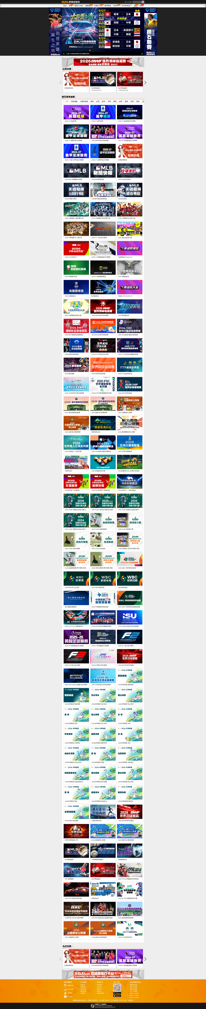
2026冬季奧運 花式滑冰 (99, 704)
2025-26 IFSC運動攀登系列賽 (127, 898)
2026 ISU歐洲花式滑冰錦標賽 (101, 684)
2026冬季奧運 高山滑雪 (99, 723)
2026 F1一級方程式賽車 (99, 238)
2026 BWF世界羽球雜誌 (126, 820)
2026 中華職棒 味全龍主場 (126, 218)
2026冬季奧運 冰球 (124, 723)
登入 (126, 2)
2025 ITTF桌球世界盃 (125, 937)
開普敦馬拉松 (96, 432)
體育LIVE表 (79, 6)
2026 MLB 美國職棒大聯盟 (73, 179)
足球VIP (116, 6)
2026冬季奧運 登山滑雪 (125, 704)
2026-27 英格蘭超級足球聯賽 (127, 140)
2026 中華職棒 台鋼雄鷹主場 (74, 218)
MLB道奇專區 (122, 199)
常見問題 (99, 984)
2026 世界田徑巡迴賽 (98, 373)
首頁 (64, 6)
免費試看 (82, 984)
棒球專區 (108, 6)
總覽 (67, 101)
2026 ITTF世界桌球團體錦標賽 (128, 354)
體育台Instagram (134, 993)
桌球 (120, 101)
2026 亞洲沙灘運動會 (125, 451)
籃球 (103, 101)
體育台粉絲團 (133, 987)
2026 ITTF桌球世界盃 (125, 373)
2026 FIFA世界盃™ (71, 257)
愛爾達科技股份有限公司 (79, 1000)
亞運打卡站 (98, 6)
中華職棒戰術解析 (97, 859)
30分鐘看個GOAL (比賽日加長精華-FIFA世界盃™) (134, 471)
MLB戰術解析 (95, 88)
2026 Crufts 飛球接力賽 (125, 529)
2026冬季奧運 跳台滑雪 (125, 782)
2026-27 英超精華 (70, 121)
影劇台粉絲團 (133, 989)
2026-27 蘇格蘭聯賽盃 (99, 276)
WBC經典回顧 (122, 587)
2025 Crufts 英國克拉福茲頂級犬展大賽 (130, 509)
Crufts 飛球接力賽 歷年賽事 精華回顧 (130, 548)
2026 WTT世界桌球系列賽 (100, 354)
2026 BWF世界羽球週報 (126, 665)
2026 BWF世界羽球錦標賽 (100, 140)
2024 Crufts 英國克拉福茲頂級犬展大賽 (77, 529)
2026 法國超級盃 (70, 296)
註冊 (130, 2)
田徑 (137, 101)
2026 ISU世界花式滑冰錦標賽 (74, 393)
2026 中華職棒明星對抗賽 (73, 315)
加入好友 (69, 996)
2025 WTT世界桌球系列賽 (73, 898)
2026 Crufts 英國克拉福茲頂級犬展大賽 (77, 509)
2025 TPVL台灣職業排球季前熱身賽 (129, 879)
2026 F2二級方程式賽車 (126, 646)
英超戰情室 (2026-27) (125, 257)
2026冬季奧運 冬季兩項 (72, 743)
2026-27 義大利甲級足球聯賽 (74, 160)
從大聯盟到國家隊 (70, 607)
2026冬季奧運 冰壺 (124, 743)
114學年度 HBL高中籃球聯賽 (74, 918)
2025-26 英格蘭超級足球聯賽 (74, 646)
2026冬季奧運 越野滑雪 (99, 743)
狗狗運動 (74, 101)
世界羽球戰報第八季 (71, 840)
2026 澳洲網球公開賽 (98, 840)
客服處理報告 (100, 993)
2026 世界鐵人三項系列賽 (73, 451)
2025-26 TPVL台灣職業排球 (74, 626)
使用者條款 (83, 989)
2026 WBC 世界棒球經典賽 (127, 568)
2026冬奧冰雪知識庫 (71, 820)
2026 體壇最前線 (123, 315)
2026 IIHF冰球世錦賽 (125, 393)
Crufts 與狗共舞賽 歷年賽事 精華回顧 (103, 568)
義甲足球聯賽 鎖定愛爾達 (74, 54)
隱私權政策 (83, 991)
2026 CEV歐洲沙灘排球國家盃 (101, 451)
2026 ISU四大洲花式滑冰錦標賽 (128, 626)
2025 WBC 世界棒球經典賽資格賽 (129, 607)
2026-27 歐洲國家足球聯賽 (100, 646)
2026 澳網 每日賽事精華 (126, 840)
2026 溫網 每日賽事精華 (99, 412)
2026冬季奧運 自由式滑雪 (73, 762)
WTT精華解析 (69, 879)
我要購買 (88, 6)
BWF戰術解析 (122, 88)
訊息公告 (99, 987)
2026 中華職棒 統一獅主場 (73, 238)
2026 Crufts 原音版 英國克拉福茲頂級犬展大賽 (107, 509)
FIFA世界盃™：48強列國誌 (127, 490)
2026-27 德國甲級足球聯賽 (73, 140)
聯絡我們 (130, 1000)
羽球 (109, 101)
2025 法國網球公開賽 (72, 937)
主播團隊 (69, 993)
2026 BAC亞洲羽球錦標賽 (100, 335)
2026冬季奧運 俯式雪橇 (99, 782)
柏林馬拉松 (95, 898)
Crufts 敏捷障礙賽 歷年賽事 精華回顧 (77, 568)
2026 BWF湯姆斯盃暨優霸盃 (74, 335)
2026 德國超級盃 (123, 276)
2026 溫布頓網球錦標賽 (72, 412)
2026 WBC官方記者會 (72, 587)
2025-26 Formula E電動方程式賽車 (76, 684)
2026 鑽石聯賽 (69, 373)
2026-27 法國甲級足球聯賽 (100, 160)
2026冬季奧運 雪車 (71, 723)
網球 (115, 101)
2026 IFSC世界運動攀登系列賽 (102, 393)
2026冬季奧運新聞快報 (125, 801)
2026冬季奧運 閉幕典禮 (72, 704)
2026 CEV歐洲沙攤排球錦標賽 (128, 335)
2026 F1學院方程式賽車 (99, 665)
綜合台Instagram (134, 997)
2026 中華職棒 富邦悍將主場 (101, 218)
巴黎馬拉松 (68, 471)
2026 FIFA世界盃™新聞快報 (101, 490)
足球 (97, 101)
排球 (132, 101)
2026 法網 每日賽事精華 (72, 432)
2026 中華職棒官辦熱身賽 (100, 607)
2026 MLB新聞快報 (98, 179)
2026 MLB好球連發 (124, 179)
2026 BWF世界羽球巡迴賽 (100, 315)
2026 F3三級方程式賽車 (72, 665)
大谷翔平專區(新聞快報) (99, 199)
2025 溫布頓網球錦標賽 (125, 918)
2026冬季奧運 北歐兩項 (125, 762)
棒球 (92, 101)
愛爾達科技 (70, 985)
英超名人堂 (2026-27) (125, 296)
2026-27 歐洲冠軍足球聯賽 (127, 121)
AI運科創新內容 (97, 820)
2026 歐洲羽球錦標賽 (72, 354)
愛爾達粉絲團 (133, 984)
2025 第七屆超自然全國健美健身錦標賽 (104, 918)
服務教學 (99, 991)
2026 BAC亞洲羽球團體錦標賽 (101, 626)
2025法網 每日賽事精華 (99, 937)
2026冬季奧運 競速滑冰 (99, 801)
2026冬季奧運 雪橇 (98, 762)
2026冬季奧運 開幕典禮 (125, 684)
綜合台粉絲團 (133, 991)
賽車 (126, 101)
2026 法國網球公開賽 (125, 412)
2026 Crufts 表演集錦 (98, 548)
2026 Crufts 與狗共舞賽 (72, 548)
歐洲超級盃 (95, 296)
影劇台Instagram (134, 995)
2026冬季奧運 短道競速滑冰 (74, 782)
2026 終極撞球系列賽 (98, 471)
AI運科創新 (84, 101)
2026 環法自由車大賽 (125, 238)
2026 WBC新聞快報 (98, 587)
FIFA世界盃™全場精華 (72, 490)
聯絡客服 (99, 989)
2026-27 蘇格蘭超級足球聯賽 (101, 257)
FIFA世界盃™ (126, 6)
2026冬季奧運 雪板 (71, 801)
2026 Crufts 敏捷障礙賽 (99, 529)
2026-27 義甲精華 (97, 121)
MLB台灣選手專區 (71, 199)
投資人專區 (70, 989)
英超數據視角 (122, 859)
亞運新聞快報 (68, 88)
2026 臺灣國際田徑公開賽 (126, 432)
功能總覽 (82, 993)
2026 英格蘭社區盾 (71, 276)
